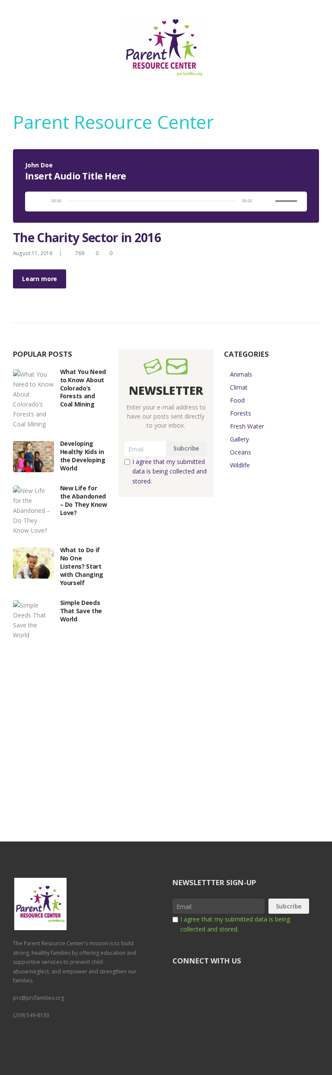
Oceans (240, 452)
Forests (240, 413)
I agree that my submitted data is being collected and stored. (169, 471)
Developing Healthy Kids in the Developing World (82, 455)
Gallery (239, 439)
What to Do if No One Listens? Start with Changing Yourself (81, 566)
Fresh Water (247, 426)
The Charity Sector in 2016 (87, 237)
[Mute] (264, 201)
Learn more (39, 279)
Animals (241, 374)
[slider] (287, 194)
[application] (166, 201)
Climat (239, 387)
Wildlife (240, 465)
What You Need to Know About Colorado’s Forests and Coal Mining (83, 388)
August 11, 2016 (32, 253)
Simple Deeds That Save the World (81, 610)
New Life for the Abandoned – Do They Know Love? (83, 500)
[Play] (38, 201)
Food (237, 400)
